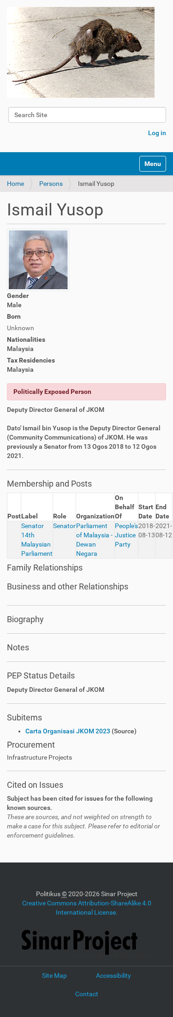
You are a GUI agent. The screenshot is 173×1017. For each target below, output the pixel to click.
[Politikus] (81, 52)
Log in (157, 133)
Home (15, 183)
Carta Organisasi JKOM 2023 (67, 731)
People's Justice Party (126, 535)
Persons (51, 183)
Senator (64, 525)
